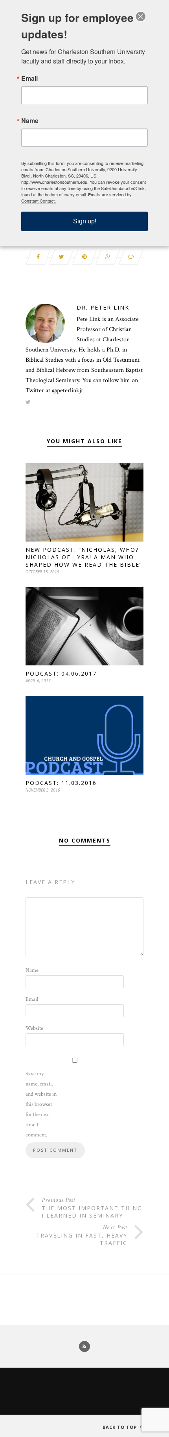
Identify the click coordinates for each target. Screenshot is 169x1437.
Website (34, 1028)
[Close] (140, 16)
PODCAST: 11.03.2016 (61, 782)
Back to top (120, 1427)
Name (32, 970)
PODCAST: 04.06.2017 (61, 673)
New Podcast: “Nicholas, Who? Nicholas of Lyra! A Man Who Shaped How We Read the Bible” (84, 557)
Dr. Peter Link (103, 307)
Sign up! (84, 221)
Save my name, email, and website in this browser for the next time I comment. (41, 1104)
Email (32, 999)
